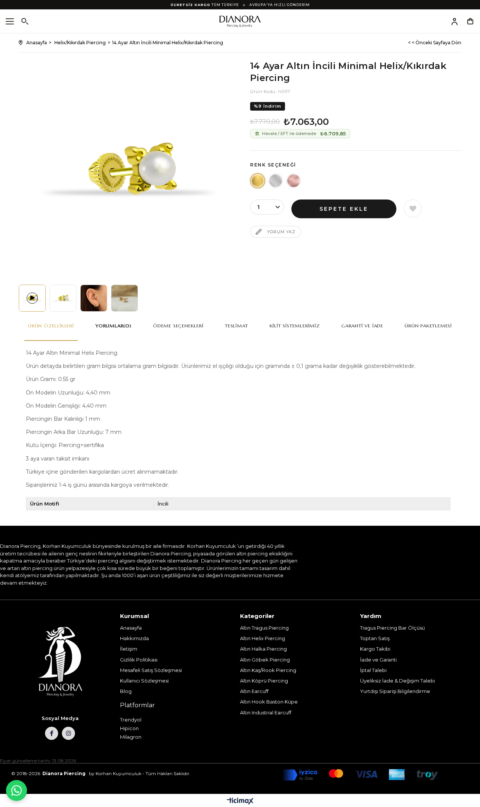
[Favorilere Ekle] (413, 209)
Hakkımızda (134, 638)
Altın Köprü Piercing (264, 681)
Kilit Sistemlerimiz (295, 325)
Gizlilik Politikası (139, 660)
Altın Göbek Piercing (265, 660)
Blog (126, 691)
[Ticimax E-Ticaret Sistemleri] (240, 802)
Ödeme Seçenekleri (178, 325)
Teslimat (236, 325)
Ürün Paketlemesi (428, 325)
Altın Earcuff (254, 691)
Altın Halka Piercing (263, 649)
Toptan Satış (375, 638)
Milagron (130, 737)
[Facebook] (51, 733)
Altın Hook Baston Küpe (269, 702)
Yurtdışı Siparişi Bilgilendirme (395, 691)
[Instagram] (68, 733)
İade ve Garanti (378, 660)
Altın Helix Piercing (262, 638)
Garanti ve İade (362, 325)
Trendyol (130, 720)
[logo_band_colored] (360, 775)
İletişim (128, 649)
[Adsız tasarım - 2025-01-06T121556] (60, 662)
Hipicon (129, 728)
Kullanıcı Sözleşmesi (144, 681)
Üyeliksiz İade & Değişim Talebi (397, 681)
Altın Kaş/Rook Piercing (268, 670)
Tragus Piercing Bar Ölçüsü (392, 628)
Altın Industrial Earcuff (265, 713)
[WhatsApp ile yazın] (16, 790)
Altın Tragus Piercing (264, 628)
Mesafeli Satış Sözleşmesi (151, 670)
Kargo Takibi (375, 649)
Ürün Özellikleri (51, 325)
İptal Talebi (373, 670)
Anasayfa (131, 628)
